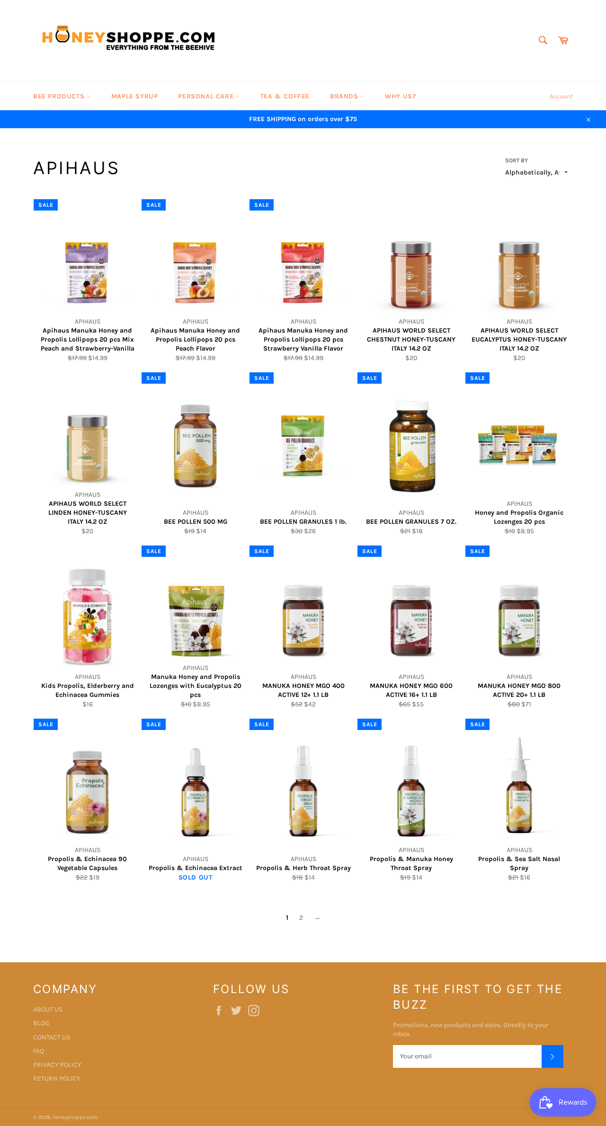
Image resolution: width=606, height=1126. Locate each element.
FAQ (38, 1051)
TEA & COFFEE (285, 96)
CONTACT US (51, 1037)
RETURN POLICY (56, 1078)
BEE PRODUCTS (60, 96)
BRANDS (345, 96)
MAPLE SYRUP (134, 96)
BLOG (41, 1023)
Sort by (516, 160)
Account (561, 96)
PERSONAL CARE (206, 96)
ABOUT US (47, 1009)
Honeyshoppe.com (75, 1117)
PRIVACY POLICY (57, 1065)
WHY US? (400, 96)
